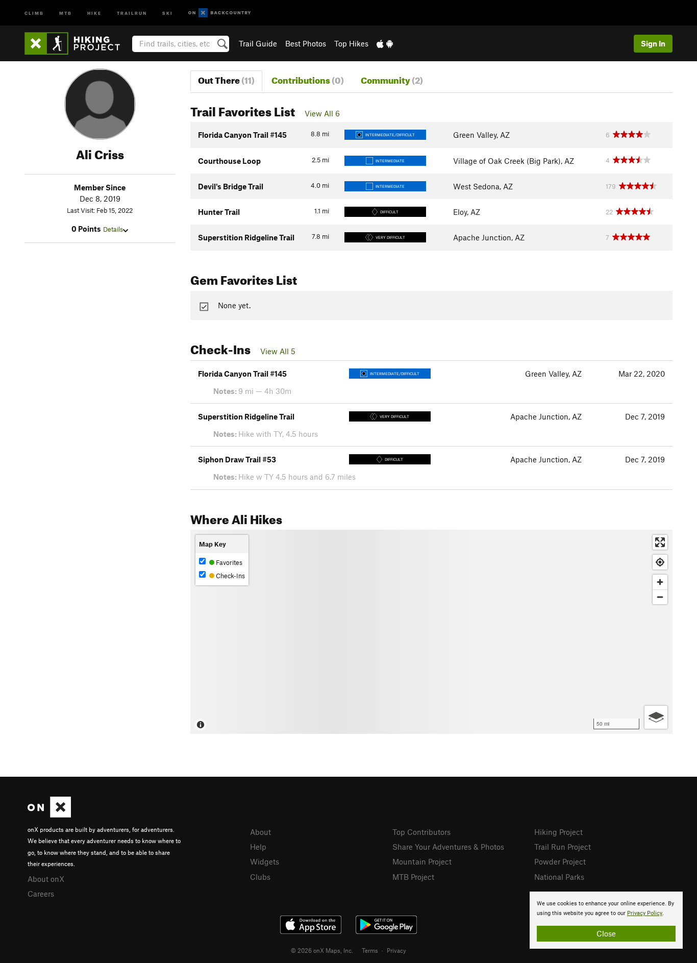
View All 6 (322, 113)
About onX (46, 878)
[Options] (655, 717)
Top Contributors (421, 831)
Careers (41, 893)
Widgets (264, 861)
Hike (94, 12)
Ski (167, 12)
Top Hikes (351, 43)
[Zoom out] (660, 596)
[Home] (77, 43)
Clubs (260, 876)
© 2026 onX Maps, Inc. (322, 950)
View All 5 (277, 351)
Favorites (228, 562)
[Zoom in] (660, 582)
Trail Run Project (562, 846)
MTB (65, 12)
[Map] (431, 632)
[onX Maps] (49, 814)
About (260, 831)
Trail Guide (258, 43)
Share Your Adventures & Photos (448, 846)
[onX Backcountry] (220, 13)
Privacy (396, 950)
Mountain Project (422, 861)
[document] (606, 920)
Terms (370, 950)
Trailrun (132, 12)
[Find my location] (660, 562)
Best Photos (305, 43)
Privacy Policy (644, 913)
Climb (34, 12)
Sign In (653, 43)
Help (258, 846)
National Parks (559, 876)
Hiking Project (558, 831)
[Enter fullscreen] (660, 542)
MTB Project (413, 876)
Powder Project (560, 861)
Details (113, 229)
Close (606, 933)
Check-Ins (229, 576)
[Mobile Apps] (385, 43)
